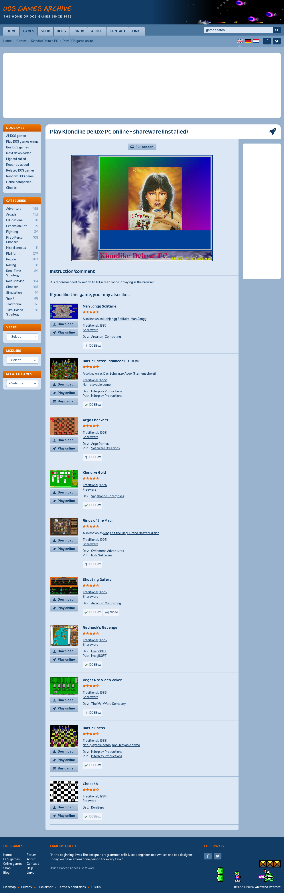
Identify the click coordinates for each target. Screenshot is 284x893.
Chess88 (90, 783)
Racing (22, 265)
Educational (22, 220)
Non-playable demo (97, 385)
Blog (61, 31)
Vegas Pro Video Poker (102, 679)
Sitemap (9, 887)
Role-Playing (22, 281)
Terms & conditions (72, 887)
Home (11, 31)
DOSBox (95, 612)
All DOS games (16, 136)
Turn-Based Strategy (22, 312)
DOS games (13, 845)
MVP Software (101, 555)
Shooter (22, 287)
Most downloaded (18, 153)
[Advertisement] (142, 85)
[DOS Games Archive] (37, 12)
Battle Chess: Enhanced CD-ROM (111, 360)
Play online (66, 332)
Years (11, 327)
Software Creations (105, 448)
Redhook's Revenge (100, 627)
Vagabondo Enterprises (107, 496)
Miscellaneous (22, 248)
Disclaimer (45, 887)
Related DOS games (20, 170)
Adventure (22, 209)
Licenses (13, 350)
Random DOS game (20, 176)
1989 (103, 693)
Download (65, 324)
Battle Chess (94, 727)
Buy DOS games (17, 147)
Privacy (26, 887)
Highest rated (16, 159)
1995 (103, 540)
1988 (103, 741)
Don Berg (97, 807)
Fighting (22, 232)
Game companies (18, 182)
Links (137, 31)
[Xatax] (217, 12)
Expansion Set (22, 226)
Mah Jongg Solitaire (99, 306)
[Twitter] (277, 41)
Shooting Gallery (97, 579)
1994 (103, 485)
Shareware (90, 330)
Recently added (17, 165)
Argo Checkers (95, 420)
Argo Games (100, 444)
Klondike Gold (94, 472)
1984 (103, 796)
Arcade (22, 214)
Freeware (89, 489)
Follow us (214, 845)
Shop (45, 31)
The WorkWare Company (108, 704)
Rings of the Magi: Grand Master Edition (131, 533)
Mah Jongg (138, 319)
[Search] (277, 30)
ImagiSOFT (99, 651)
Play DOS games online (22, 142)
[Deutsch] (248, 41)
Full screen (144, 147)
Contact (118, 31)
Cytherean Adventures (107, 551)
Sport (22, 298)
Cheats (11, 188)
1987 (102, 326)
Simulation (22, 293)
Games (28, 31)
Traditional (90, 326)
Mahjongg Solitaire (116, 319)
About (97, 31)
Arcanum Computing (106, 337)
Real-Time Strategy (22, 273)
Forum (79, 31)
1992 (103, 380)
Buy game (65, 401)
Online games (12, 864)
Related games (19, 374)
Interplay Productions (106, 391)
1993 (103, 433)
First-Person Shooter (22, 240)
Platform (22, 254)
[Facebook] (267, 41)
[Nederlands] (256, 41)
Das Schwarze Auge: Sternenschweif (129, 374)
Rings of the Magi (97, 520)
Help (30, 868)
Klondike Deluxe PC (44, 41)
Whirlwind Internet (268, 887)
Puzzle (22, 259)
